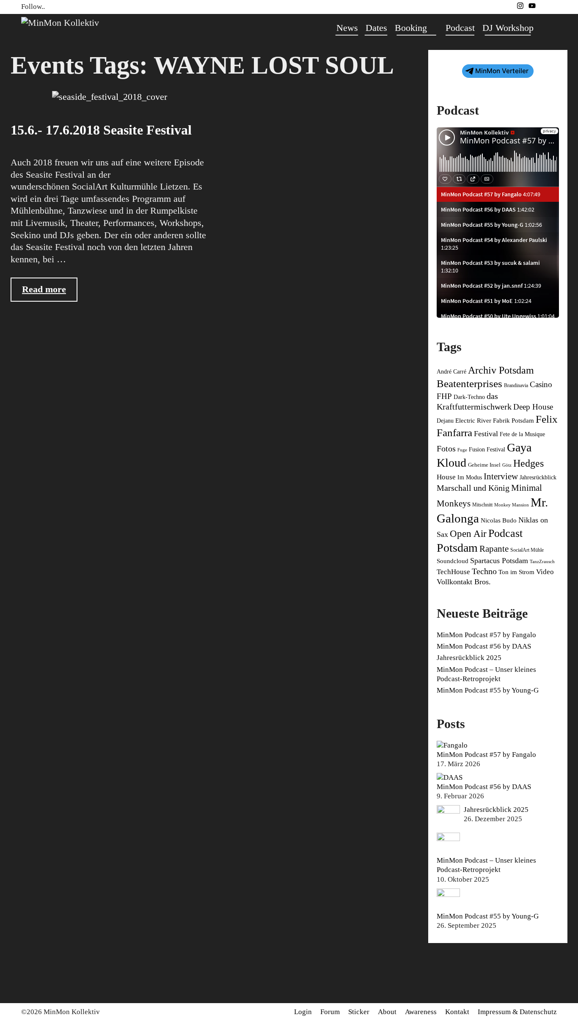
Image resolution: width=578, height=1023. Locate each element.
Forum (330, 1012)
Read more (49, 292)
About (387, 1012)
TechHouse (453, 572)
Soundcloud (452, 561)
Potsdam (457, 547)
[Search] (547, 27)
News (347, 27)
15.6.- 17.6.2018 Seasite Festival (101, 130)
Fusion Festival (487, 449)
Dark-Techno (469, 397)
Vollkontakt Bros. (464, 582)
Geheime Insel (484, 465)
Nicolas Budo (499, 520)
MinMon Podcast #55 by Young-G (488, 690)
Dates (376, 27)
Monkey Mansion (511, 505)
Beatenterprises (469, 383)
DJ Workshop (508, 27)
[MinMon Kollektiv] (60, 21)
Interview (501, 476)
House (446, 477)
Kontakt (457, 1012)
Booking (411, 27)
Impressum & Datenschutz (517, 1012)
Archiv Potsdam (501, 370)
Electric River (473, 420)
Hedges (528, 463)
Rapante (494, 549)
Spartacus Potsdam (499, 560)
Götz (507, 465)
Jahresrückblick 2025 (469, 658)
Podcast (460, 27)
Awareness (421, 1012)
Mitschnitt (482, 505)
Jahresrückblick (538, 477)
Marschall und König (473, 487)
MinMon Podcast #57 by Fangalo (486, 635)
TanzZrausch (542, 561)
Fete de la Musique (522, 434)
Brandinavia (516, 385)
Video (545, 572)
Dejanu (445, 421)
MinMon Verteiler (501, 71)
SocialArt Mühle (527, 550)
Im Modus (469, 477)
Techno (484, 571)
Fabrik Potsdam (513, 420)
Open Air (468, 533)
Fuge (462, 450)
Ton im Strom (516, 572)
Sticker (358, 1012)
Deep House (533, 406)
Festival (486, 433)
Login (303, 1012)
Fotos (446, 448)
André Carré (451, 371)
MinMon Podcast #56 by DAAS (484, 646)
